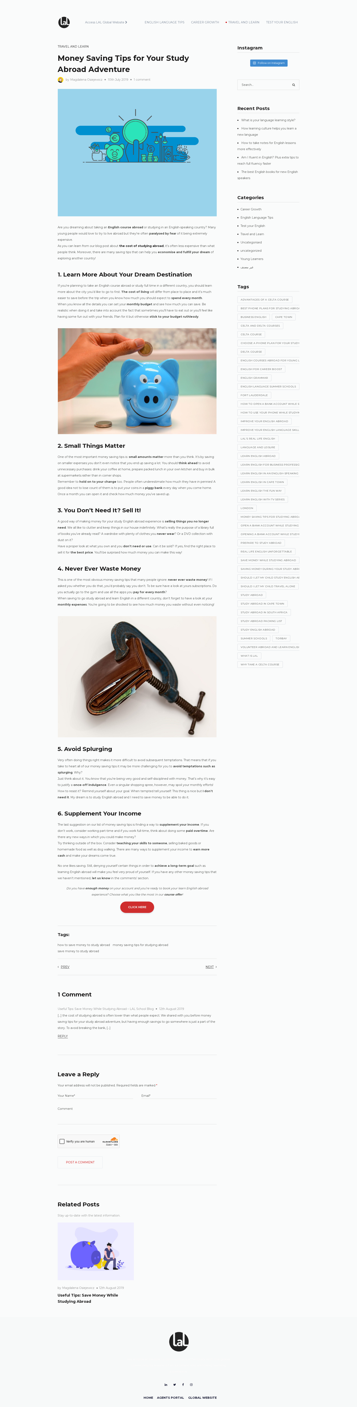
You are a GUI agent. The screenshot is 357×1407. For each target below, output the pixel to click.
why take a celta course (260, 664)
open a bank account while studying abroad (276, 525)
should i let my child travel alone (268, 586)
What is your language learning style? (268, 120)
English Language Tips (256, 217)
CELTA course (251, 334)
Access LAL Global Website (104, 22)
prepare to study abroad (261, 542)
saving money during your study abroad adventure (282, 568)
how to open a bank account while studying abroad (283, 403)
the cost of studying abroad (141, 246)
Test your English (252, 226)
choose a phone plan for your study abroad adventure (286, 343)
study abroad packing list (261, 621)
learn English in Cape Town (262, 482)
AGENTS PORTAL (170, 1398)
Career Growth (251, 209)
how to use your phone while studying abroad (278, 412)
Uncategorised (251, 242)
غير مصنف (246, 267)
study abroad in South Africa (264, 612)
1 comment (142, 79)
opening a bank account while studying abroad (279, 534)
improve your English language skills (271, 429)
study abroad (252, 594)
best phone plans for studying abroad (272, 308)
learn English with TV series (263, 499)
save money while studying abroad (268, 560)
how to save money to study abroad (84, 945)
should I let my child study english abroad (275, 577)
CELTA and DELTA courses (260, 325)
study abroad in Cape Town (262, 603)
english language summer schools (268, 386)
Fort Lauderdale (254, 395)
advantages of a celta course (265, 299)
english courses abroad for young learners (277, 360)
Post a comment (80, 1162)
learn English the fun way (261, 490)
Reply (63, 1036)
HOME (148, 1398)
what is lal (249, 655)
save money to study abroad (78, 951)
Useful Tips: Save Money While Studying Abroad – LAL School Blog (106, 1009)
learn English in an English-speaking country (277, 473)
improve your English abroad (264, 421)
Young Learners (251, 259)
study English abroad (258, 629)
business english (254, 317)
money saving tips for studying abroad (140, 945)
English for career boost (261, 369)
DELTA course (251, 351)
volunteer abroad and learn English (270, 647)
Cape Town (283, 317)
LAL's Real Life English (258, 438)
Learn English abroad (258, 455)
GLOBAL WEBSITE (202, 1398)
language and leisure (258, 447)
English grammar (254, 377)
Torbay (281, 638)
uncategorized (251, 251)
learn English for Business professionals (274, 464)
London (247, 508)
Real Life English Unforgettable (266, 551)
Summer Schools (254, 638)
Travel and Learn (73, 46)
